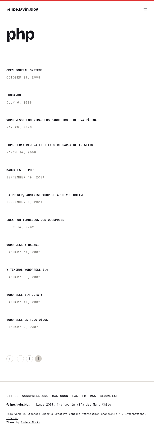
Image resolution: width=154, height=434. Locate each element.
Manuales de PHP (19, 170)
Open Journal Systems (24, 70)
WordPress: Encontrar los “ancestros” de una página (51, 120)
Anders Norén (30, 422)
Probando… (14, 95)
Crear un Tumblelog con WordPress (35, 220)
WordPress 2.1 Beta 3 (24, 295)
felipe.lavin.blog (22, 9)
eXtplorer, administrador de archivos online (45, 195)
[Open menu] (145, 9)
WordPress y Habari (22, 245)
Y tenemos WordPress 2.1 (27, 270)
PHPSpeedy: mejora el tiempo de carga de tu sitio (49, 145)
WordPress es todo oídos (27, 320)
